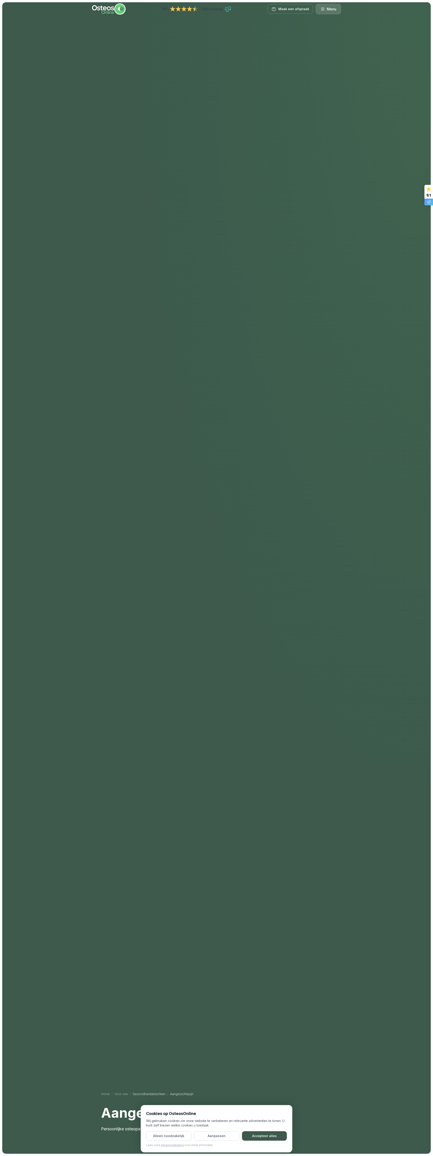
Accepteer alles (264, 1136)
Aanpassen (217, 1136)
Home (105, 1094)
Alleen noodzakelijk (168, 1136)
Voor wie (121, 1094)
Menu (331, 9)
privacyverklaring (172, 1145)
